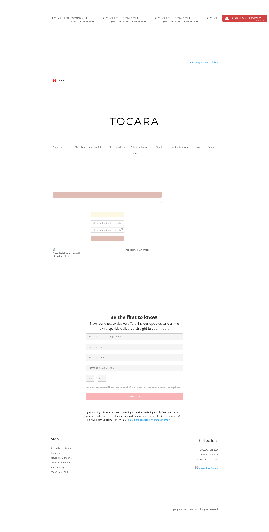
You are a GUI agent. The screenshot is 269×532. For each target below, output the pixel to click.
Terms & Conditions (60, 462)
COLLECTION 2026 (209, 449)
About (159, 147)
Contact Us (56, 452)
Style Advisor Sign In (61, 448)
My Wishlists (211, 62)
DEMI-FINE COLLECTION (206, 459)
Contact (212, 147)
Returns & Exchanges (61, 457)
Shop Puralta (115, 147)
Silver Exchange (139, 147)
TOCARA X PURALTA (208, 454)
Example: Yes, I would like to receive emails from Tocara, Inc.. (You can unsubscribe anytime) (133, 387)
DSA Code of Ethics (60, 472)
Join (198, 147)
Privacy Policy (57, 467)
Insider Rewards (179, 147)
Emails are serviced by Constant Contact (149, 419)
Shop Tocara (59, 147)
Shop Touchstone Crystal (88, 147)
